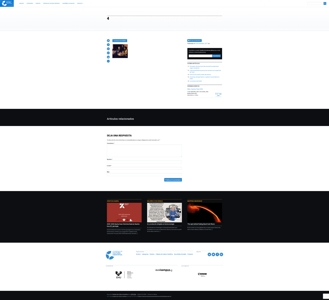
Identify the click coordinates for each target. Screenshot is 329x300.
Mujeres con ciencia (155, 201)
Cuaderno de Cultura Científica (119, 296)
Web (108, 172)
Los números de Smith (196, 81)
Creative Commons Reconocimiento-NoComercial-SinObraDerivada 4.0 (154, 296)
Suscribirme (216, 56)
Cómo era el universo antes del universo (200, 74)
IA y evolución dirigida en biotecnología (160, 224)
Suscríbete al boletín (180, 254)
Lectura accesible (120, 40)
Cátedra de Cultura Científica (164, 254)
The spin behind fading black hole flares (201, 224)
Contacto (190, 254)
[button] (108, 40)
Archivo (138, 254)
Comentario (110, 143)
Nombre (109, 159)
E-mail (109, 165)
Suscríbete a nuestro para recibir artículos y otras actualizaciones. (204, 51)
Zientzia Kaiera (113, 201)
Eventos (152, 254)
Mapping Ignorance (194, 201)
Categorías (145, 254)
